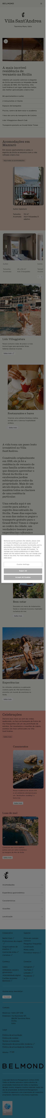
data (8, 545)
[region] (22, 559)
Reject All (22, 571)
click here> (14, 558)
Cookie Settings (22, 564)
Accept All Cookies (22, 577)
